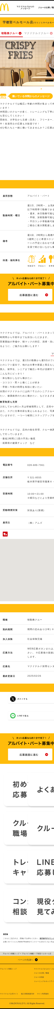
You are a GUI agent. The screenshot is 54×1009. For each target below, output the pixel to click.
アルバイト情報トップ (8, 969)
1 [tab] (41, 89)
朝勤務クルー (9, 33)
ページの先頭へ (25, 960)
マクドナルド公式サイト (9, 994)
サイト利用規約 (43, 994)
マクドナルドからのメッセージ (25, 7)
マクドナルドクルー (36, 33)
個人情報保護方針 (27, 994)
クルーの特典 (39, 977)
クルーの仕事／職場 (41, 973)
